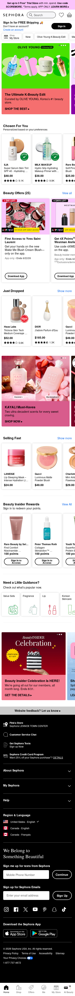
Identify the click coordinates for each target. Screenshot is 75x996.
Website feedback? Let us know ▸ (38, 711)
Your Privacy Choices (14, 957)
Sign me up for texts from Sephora (26, 866)
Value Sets (9, 595)
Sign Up (62, 896)
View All (67, 504)
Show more (64, 291)
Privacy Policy (10, 953)
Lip (44, 595)
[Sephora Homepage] (13, 15)
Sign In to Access (16, 562)
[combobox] (41, 15)
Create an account (13, 29)
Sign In (61, 26)
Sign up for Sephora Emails (21, 887)
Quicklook (10, 148)
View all (67, 193)
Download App (16, 276)
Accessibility (45, 953)
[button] (16, 541)
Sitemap (60, 953)
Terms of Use (29, 953)
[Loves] (61, 15)
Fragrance (28, 595)
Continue (62, 875)
